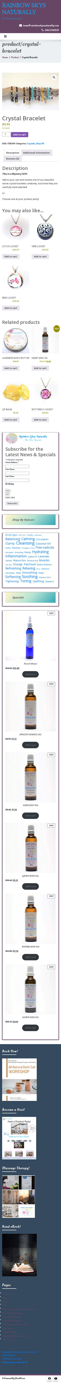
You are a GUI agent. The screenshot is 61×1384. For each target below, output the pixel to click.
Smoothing (29, 572)
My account (8, 1328)
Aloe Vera (22, 535)
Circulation (42, 539)
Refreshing (13, 568)
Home (5, 57)
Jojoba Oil (32, 556)
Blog (5, 1297)
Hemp (27, 552)
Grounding (19, 552)
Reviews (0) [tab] (12, 158)
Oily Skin (8, 565)
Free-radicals (45, 547)
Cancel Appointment (12, 1320)
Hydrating (40, 551)
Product (15, 57)
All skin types (11, 534)
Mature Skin (19, 560)
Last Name (9, 476)
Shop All (40, 143)
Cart (5, 1305)
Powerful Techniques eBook (16, 1324)
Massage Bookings (12, 1316)
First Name (10, 469)
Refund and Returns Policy (15, 1336)
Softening (13, 577)
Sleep (18, 572)
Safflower (45, 569)
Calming (28, 539)
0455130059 (52, 30)
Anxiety (30, 535)
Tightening (12, 581)
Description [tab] (12, 152)
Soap (41, 572)
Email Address (12, 462)
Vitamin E (49, 581)
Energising (25, 548)
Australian (38, 535)
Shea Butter (10, 573)
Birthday (9, 483)
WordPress (20, 1378)
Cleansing (25, 543)
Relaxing (28, 568)
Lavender (43, 556)
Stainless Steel (45, 577)
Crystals (31, 143)
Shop (5, 1301)
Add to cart (19, 134)
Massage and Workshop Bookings (19, 1309)
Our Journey (8, 1339)
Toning (25, 581)
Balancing (12, 539)
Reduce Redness (44, 564)
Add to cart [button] (10, 256)
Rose (38, 569)
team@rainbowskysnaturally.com (41, 25)
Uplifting (38, 581)
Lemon (8, 560)
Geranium (9, 552)
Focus (32, 548)
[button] (54, 77)
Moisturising (32, 560)
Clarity (10, 543)
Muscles (44, 560)
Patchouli (30, 564)
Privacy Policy (9, 1332)
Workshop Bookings (12, 1313)
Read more (30, 674)
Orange (18, 564)
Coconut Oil (43, 543)
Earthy (8, 548)
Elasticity (16, 547)
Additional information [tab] (36, 152)
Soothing (30, 576)
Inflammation (16, 556)
